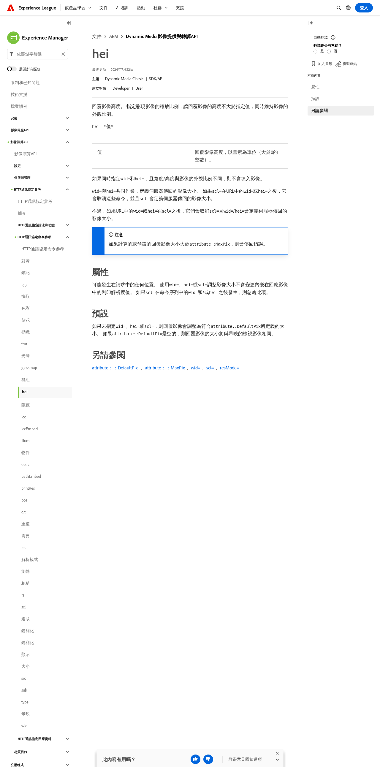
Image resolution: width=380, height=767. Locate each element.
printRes (28, 488)
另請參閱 (319, 110)
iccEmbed (29, 428)
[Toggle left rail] (69, 23)
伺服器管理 (22, 177)
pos (24, 500)
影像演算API (19, 142)
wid (24, 725)
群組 (25, 379)
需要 (25, 535)
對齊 (25, 260)
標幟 (25, 332)
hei (24, 391)
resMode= (229, 368)
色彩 (25, 308)
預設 (315, 98)
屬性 (315, 86)
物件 (25, 452)
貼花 (25, 320)
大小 (25, 666)
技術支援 (19, 94)
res (23, 547)
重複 (25, 523)
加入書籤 (325, 63)
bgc (24, 284)
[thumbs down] (208, 759)
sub (24, 690)
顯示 (25, 654)
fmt (24, 344)
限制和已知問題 (25, 82)
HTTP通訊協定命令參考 (34, 237)
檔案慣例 (19, 106)
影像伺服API (19, 130)
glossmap (29, 367)
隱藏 (25, 405)
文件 (97, 36)
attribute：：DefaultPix (115, 368)
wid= (195, 368)
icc (23, 417)
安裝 (14, 118)
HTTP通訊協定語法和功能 (36, 225)
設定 (17, 166)
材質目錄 (20, 752)
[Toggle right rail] (310, 23)
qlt (23, 512)
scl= (210, 368)
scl (23, 607)
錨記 (25, 272)
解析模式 (29, 559)
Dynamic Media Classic (124, 78)
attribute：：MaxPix (165, 368)
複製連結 (350, 63)
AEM (113, 36)
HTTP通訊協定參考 (27, 189)
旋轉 (25, 571)
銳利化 (27, 630)
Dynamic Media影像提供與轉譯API (162, 36)
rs (22, 595)
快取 (25, 296)
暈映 (25, 714)
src (23, 678)
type (24, 702)
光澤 (25, 355)
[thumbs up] (195, 759)
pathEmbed (31, 476)
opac (25, 464)
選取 (25, 618)
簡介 (22, 213)
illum (25, 440)
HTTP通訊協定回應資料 (34, 739)
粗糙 (25, 583)
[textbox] (37, 54)
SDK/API (156, 78)
